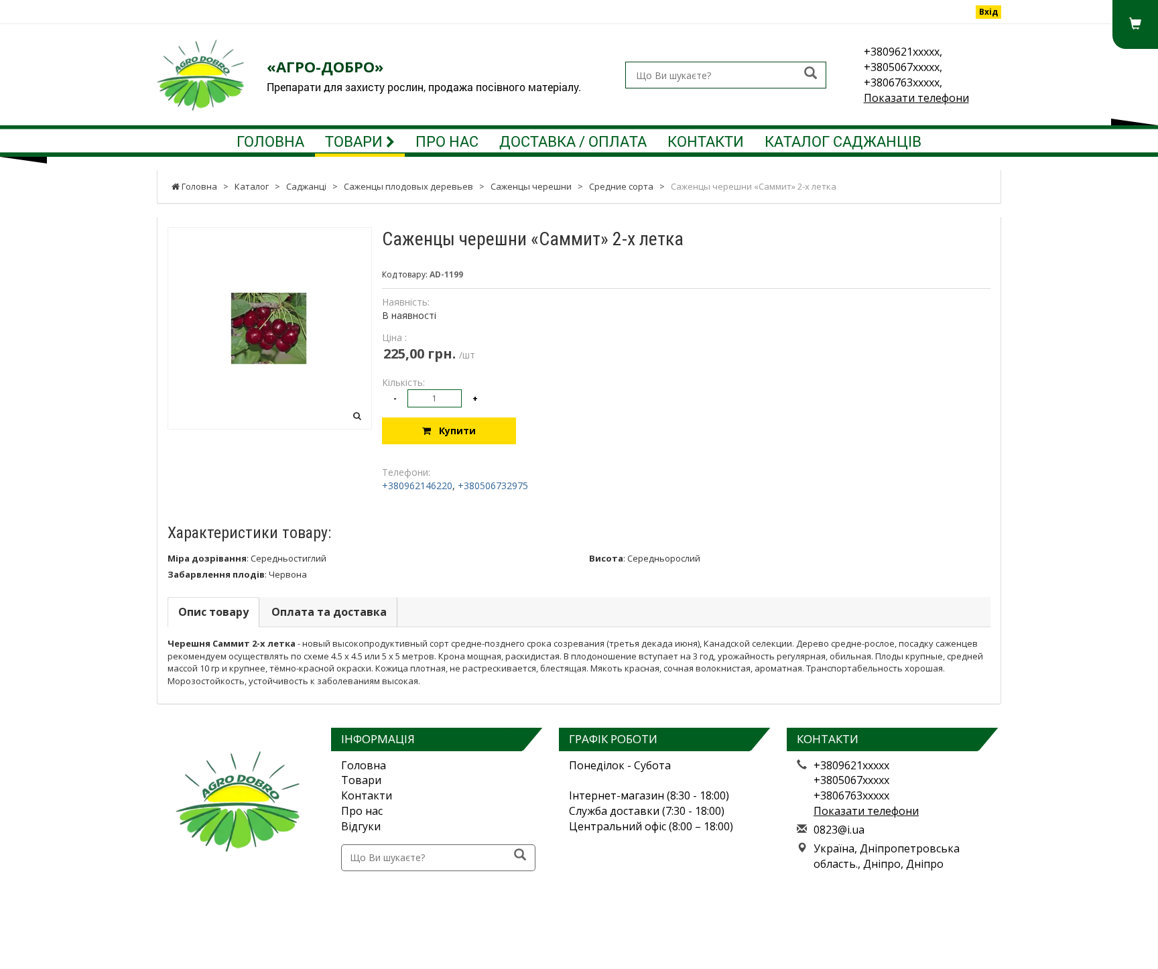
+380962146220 (417, 485)
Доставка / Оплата (573, 141)
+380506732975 (493, 485)
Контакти (705, 141)
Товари (355, 141)
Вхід (988, 11)
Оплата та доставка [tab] (329, 611)
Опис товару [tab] (213, 611)
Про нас (446, 141)
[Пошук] (810, 74)
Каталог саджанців (843, 141)
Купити (453, 430)
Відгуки (361, 826)
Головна (270, 141)
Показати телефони (916, 97)
